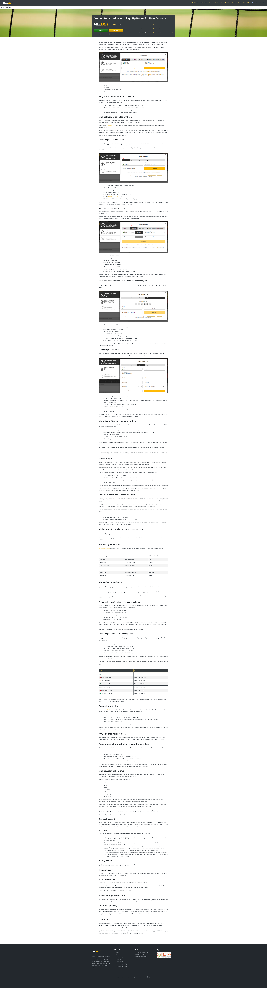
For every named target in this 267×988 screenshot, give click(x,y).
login (110, 477)
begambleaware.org (105, 34)
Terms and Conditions (121, 966)
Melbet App (109, 125)
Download (115, 30)
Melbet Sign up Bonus (104, 548)
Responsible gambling (121, 964)
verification (108, 709)
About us (118, 952)
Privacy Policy (119, 957)
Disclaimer (118, 959)
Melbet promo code (113, 196)
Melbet (2, 7)
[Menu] (264, 2)
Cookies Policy (119, 961)
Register (101, 30)
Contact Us (118, 955)
